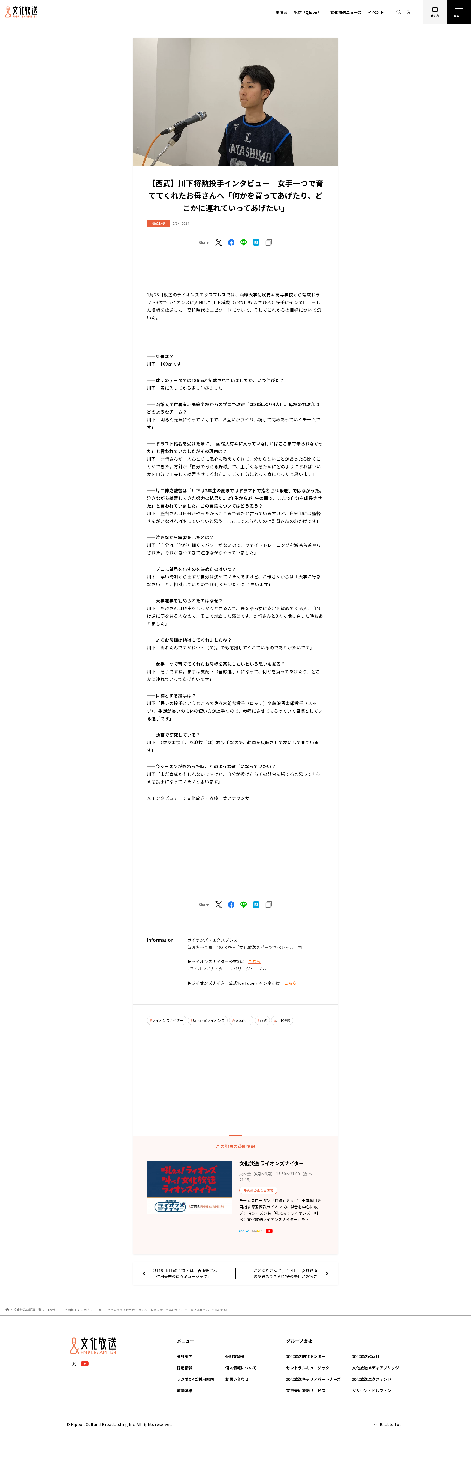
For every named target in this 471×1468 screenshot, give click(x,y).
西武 (263, 1020)
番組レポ (158, 223)
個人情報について (240, 1367)
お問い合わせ (237, 1379)
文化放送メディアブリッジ (375, 1367)
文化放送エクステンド (371, 1379)
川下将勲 (283, 1020)
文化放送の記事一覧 (27, 1309)
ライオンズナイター (167, 1020)
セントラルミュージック (307, 1367)
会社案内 (185, 1356)
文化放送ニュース (345, 12)
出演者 (281, 12)
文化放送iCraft (365, 1356)
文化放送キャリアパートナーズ (313, 1379)
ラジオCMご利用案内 (195, 1379)
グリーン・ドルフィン (371, 1390)
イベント (376, 12)
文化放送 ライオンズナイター (271, 1163)
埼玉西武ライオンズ (209, 1020)
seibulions (242, 1020)
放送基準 (185, 1390)
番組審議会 (235, 1356)
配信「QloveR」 (309, 12)
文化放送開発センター (305, 1356)
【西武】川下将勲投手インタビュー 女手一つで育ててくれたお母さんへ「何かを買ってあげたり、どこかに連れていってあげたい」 (138, 1309)
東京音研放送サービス (305, 1390)
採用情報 (185, 1367)
